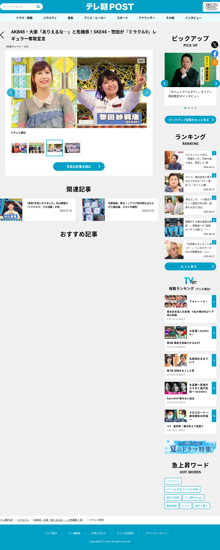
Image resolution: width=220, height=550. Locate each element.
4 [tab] (195, 108)
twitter (214, 44)
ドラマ (186, 505)
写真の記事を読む (79, 166)
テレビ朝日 (51, 533)
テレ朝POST (110, 6)
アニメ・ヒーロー (95, 18)
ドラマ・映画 (24, 18)
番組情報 (172, 505)
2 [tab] (189, 108)
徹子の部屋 (173, 497)
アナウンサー (147, 18)
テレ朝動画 (74, 533)
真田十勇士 (201, 505)
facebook (214, 53)
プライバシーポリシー (157, 533)
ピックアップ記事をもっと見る (189, 120)
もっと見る (189, 266)
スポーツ (122, 18)
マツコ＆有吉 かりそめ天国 (182, 489)
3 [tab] (192, 108)
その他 (170, 18)
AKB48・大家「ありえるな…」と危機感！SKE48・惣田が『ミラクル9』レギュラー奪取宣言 (61, 519)
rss (214, 62)
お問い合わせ (98, 533)
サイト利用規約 (125, 533)
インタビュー (193, 18)
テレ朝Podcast (193, 497)
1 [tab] (185, 108)
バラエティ (50, 18)
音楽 (70, 18)
